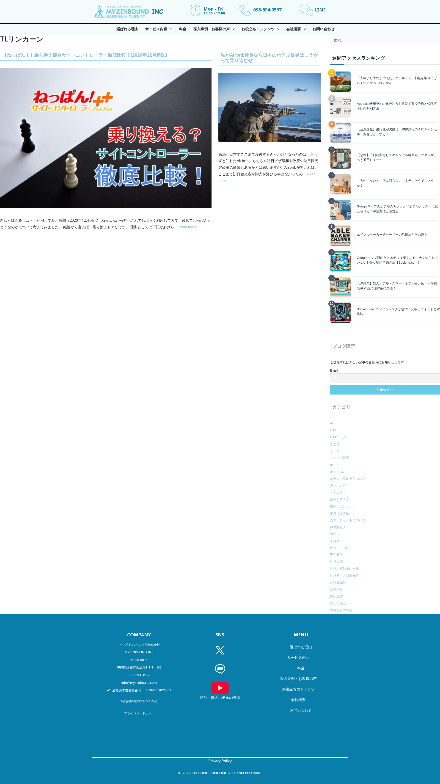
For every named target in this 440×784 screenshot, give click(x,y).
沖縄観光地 (338, 582)
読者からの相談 (341, 610)
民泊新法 (336, 554)
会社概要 (298, 699)
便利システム (339, 499)
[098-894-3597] (245, 10)
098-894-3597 (267, 10)
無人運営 (336, 596)
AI (331, 423)
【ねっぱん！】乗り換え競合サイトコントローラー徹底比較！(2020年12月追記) (84, 55)
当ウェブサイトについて (347, 520)
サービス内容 (298, 657)
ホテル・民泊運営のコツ (347, 478)
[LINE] (306, 10)
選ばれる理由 (301, 646)
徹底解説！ (338, 527)
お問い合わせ (301, 710)
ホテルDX (337, 471)
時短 (333, 534)
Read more (188, 226)
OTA (333, 430)
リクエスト (338, 492)
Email (334, 370)
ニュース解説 (339, 457)
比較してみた (339, 548)
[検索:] (385, 40)
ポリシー (148, 713)
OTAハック (338, 437)
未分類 (335, 541)
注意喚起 (336, 589)
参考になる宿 (339, 513)
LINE (320, 10)
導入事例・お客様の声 (298, 678)
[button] (139, 731)
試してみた (338, 603)
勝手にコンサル (341, 506)
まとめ (335, 444)
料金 (301, 668)
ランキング (338, 485)
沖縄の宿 (336, 561)
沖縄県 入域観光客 (344, 575)
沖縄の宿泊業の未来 (344, 568)
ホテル (335, 465)
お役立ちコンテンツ (298, 689)
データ (335, 451)
